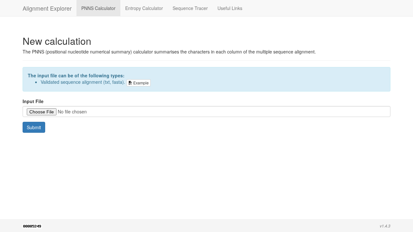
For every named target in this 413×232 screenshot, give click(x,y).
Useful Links (229, 8)
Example (140, 82)
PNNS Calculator (98, 8)
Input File (33, 101)
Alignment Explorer (47, 8)
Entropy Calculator (144, 8)
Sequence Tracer (190, 8)
